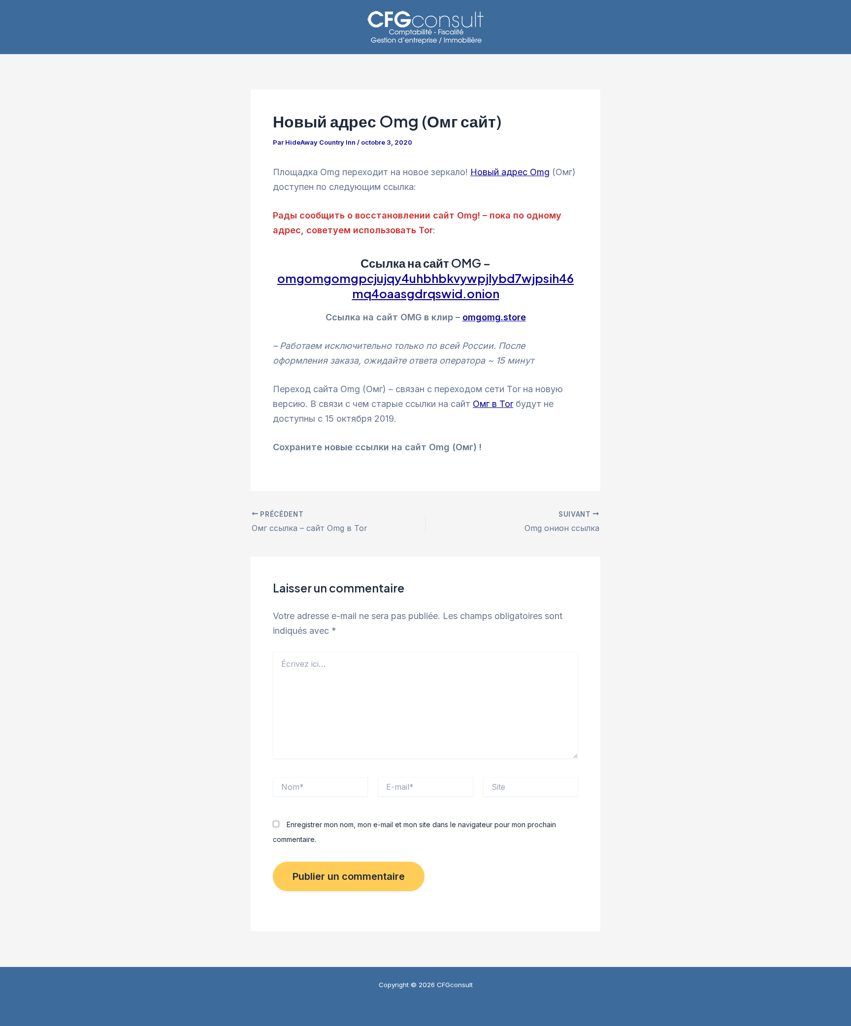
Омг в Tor (493, 404)
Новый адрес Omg (510, 172)
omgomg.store (494, 317)
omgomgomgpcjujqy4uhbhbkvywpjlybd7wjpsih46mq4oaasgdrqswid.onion (425, 286)
